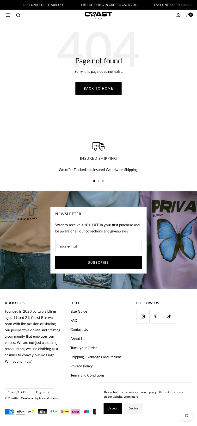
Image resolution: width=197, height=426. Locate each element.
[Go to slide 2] (98, 181)
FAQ (73, 320)
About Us (77, 338)
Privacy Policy (81, 366)
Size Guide (78, 311)
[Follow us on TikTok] (169, 316)
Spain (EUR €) (16, 392)
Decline (133, 408)
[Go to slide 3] (103, 181)
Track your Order (83, 348)
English (40, 392)
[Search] (18, 15)
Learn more (131, 396)
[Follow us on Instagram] (142, 316)
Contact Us (79, 329)
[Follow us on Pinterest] (156, 316)
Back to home (98, 88)
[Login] (178, 15)
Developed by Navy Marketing (40, 398)
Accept (112, 408)
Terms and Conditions (87, 375)
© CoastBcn (12, 398)
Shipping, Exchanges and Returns (96, 357)
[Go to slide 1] (94, 181)
